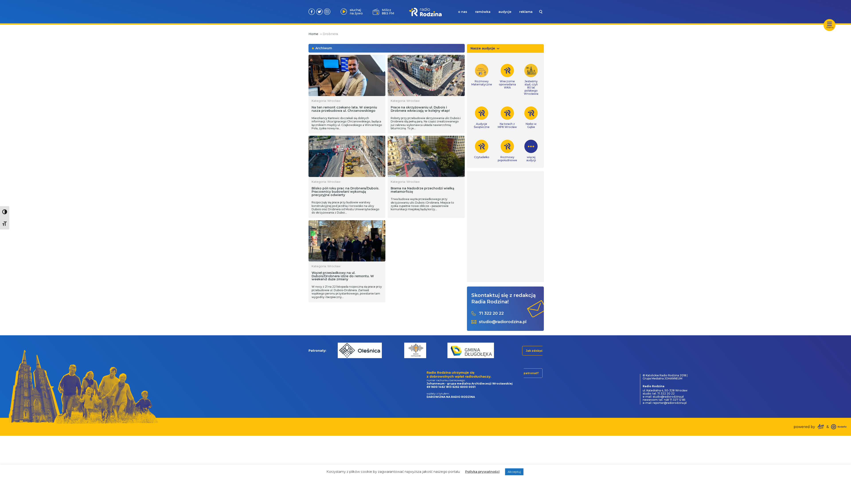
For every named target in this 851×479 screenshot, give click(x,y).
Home (313, 34)
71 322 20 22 (491, 313)
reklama (526, 12)
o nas (462, 12)
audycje (504, 12)
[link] (481, 75)
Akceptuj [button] (514, 471)
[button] (337, 350)
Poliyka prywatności (482, 471)
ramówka (482, 12)
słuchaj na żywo (356, 11)
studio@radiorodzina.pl (503, 322)
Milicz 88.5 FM (388, 11)
